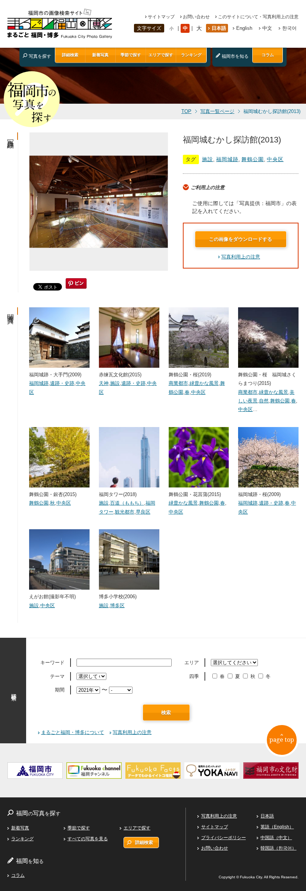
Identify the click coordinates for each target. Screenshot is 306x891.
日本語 (219, 28)
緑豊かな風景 (204, 383)
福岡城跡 (227, 159)
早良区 (143, 512)
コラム (268, 55)
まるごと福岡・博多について (72, 732)
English (244, 28)
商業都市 (178, 383)
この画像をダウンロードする (240, 239)
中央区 (275, 159)
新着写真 (100, 55)
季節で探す (131, 55)
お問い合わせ (196, 16)
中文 (267, 28)
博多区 (117, 605)
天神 (104, 383)
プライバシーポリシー (223, 837)
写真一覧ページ (217, 111)
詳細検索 (70, 55)
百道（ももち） (127, 503)
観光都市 (124, 512)
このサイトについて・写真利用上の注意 (258, 16)
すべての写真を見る (88, 838)
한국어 (289, 28)
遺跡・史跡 (62, 383)
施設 (207, 159)
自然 (264, 401)
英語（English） (277, 826)
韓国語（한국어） (278, 848)
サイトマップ (161, 16)
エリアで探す (161, 55)
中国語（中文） (276, 837)
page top (281, 739)
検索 (166, 712)
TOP (186, 111)
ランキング (191, 55)
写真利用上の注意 (240, 257)
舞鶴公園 (252, 159)
